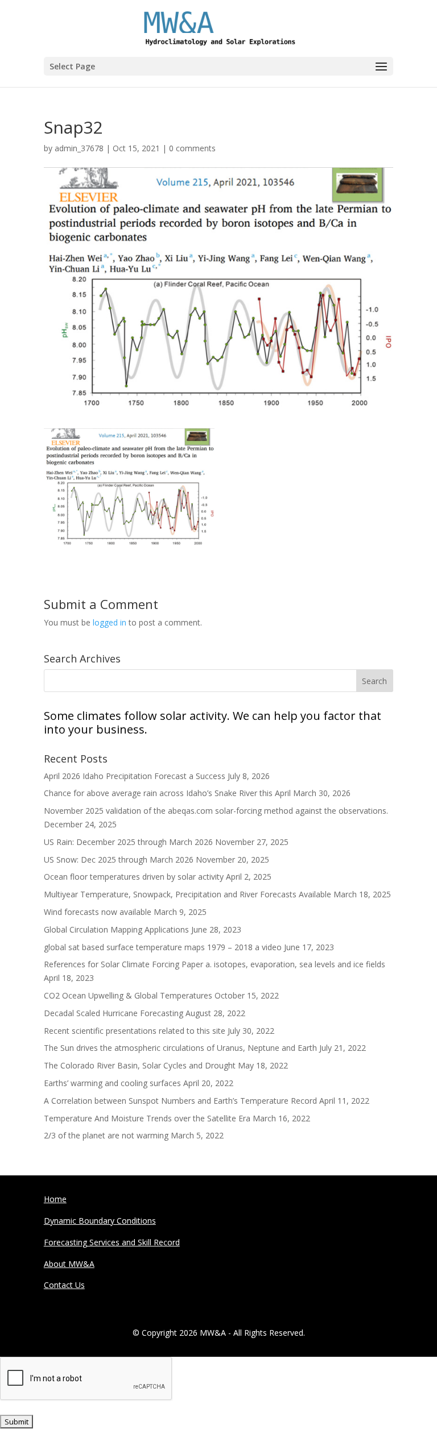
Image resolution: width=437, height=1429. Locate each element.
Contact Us (64, 1284)
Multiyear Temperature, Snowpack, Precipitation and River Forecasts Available (187, 894)
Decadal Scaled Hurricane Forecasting (113, 1013)
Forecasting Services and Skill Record (112, 1242)
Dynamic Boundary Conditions (100, 1220)
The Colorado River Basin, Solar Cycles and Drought (140, 1065)
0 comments (192, 148)
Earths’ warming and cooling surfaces (112, 1083)
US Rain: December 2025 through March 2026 (128, 841)
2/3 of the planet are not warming (106, 1135)
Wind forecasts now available (97, 911)
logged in (109, 622)
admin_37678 (79, 148)
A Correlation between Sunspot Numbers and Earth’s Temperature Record (180, 1100)
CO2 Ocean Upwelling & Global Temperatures (128, 995)
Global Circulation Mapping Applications (116, 929)
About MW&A (69, 1263)
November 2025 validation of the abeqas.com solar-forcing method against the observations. (216, 810)
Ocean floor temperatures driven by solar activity (134, 876)
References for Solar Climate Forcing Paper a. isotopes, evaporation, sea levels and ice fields (214, 964)
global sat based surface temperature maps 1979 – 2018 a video (163, 947)
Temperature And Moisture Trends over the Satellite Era (147, 1118)
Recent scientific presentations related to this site (134, 1030)
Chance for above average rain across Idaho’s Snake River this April (167, 793)
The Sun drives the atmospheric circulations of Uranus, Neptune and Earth (180, 1047)
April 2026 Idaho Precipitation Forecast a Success (134, 776)
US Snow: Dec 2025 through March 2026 (118, 859)
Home (55, 1199)
